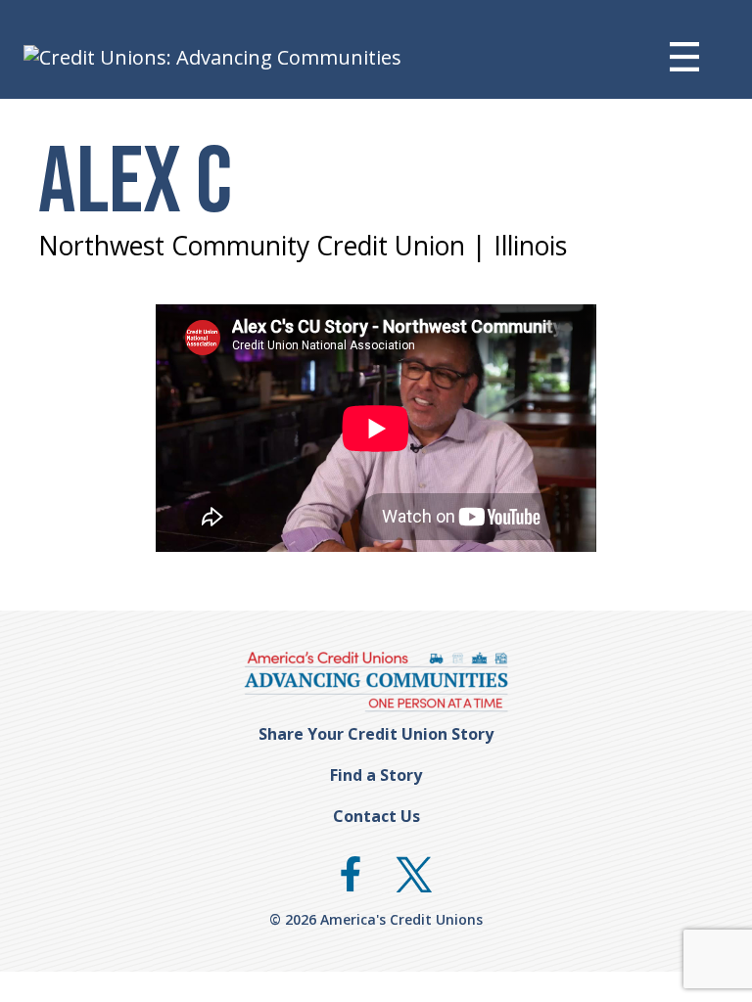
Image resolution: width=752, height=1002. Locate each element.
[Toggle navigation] (699, 56)
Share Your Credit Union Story (376, 734)
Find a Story (376, 775)
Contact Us (376, 816)
